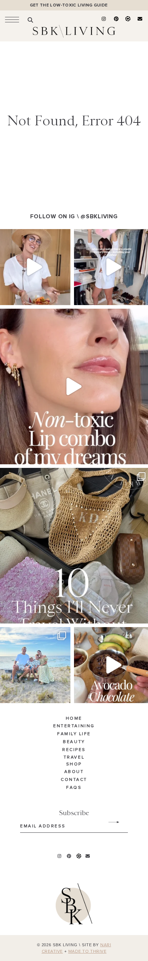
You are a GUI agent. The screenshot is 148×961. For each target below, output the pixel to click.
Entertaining (73, 726)
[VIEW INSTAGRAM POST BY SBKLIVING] (63, 296)
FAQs (74, 788)
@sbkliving (98, 216)
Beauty (74, 742)
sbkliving (31, 235)
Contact (74, 780)
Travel (74, 757)
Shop (74, 764)
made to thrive (87, 951)
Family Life (74, 734)
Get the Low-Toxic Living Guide (69, 5)
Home (74, 718)
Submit (110, 822)
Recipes (74, 750)
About (74, 772)
